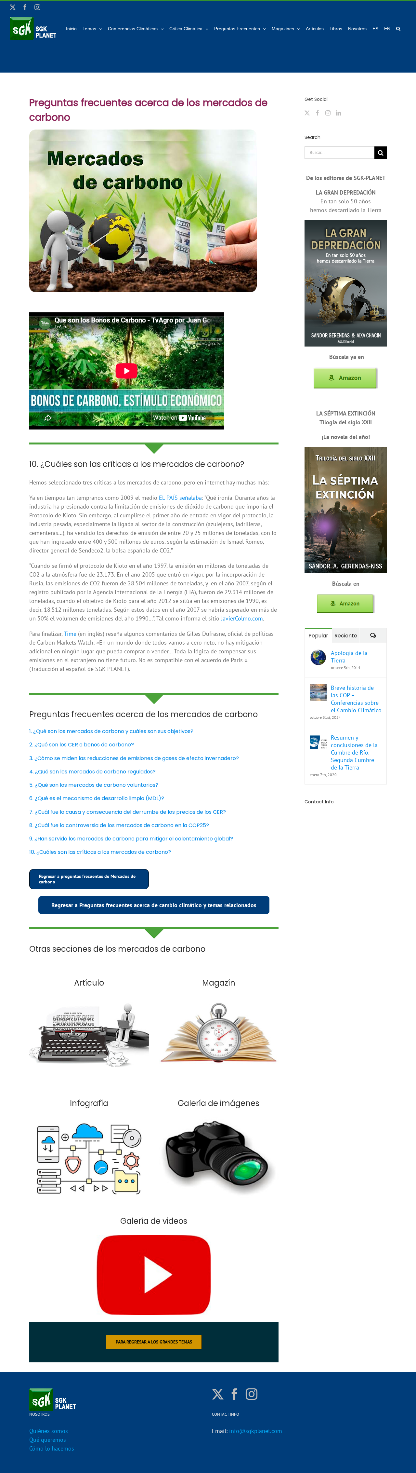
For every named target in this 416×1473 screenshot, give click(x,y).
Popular (318, 635)
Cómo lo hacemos (51, 1448)
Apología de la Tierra (349, 656)
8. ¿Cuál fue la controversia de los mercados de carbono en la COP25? (119, 825)
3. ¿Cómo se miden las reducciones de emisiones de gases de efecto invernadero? (134, 758)
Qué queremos (47, 1439)
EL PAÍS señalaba (180, 497)
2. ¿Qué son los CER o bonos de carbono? (81, 744)
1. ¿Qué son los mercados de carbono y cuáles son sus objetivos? (111, 731)
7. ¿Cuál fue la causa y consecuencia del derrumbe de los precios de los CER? (127, 812)
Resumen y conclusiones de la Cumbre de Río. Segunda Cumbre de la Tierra (354, 752)
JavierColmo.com (242, 618)
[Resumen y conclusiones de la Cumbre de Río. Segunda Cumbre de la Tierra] (318, 738)
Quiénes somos (48, 1431)
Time (70, 633)
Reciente (345, 635)
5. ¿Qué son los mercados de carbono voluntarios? (93, 785)
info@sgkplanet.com (255, 1431)
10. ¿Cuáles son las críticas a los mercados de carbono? (100, 852)
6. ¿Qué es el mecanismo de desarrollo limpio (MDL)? (96, 798)
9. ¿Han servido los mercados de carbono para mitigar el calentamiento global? (131, 838)
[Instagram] (328, 113)
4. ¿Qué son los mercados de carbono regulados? (92, 771)
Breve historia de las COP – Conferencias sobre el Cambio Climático (356, 699)
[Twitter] (307, 113)
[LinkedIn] (338, 113)
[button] (398, 28)
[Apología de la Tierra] (318, 653)
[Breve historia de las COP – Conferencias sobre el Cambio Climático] (318, 688)
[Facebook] (317, 113)
